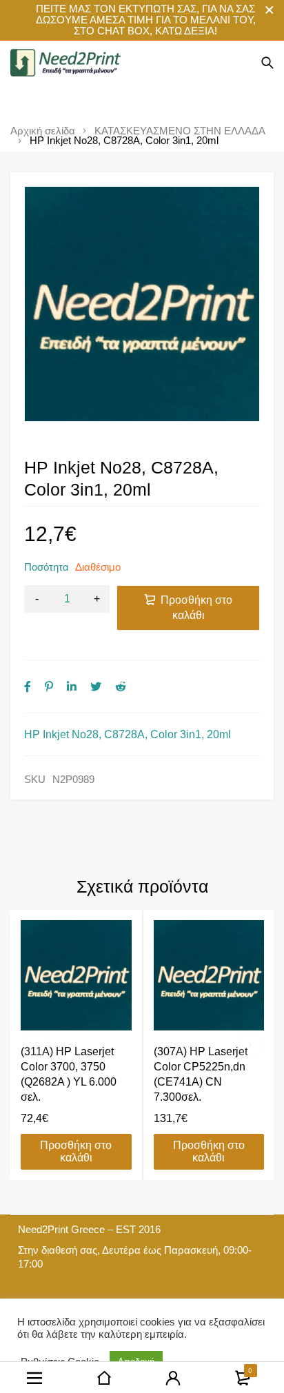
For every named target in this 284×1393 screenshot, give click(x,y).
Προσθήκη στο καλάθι (196, 607)
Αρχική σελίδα (42, 131)
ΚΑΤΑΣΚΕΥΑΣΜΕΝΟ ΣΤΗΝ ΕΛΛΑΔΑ (179, 131)
